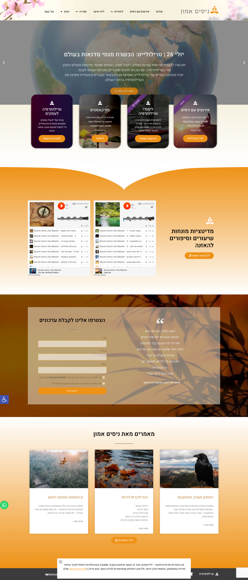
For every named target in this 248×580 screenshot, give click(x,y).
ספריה (83, 12)
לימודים (118, 12)
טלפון (104, 364)
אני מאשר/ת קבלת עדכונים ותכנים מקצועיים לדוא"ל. (76, 383)
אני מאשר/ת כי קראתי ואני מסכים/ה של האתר (70, 377)
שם (105, 338)
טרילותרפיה (206, 574)
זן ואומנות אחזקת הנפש (65, 497)
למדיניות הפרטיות (57, 377)
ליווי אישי (98, 12)
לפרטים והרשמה (52, 138)
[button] (4, 399)
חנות (66, 12)
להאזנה (100, 138)
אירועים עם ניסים (139, 12)
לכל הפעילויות (195, 138)
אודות (159, 12)
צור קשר (49, 12)
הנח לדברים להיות (135, 497)
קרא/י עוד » (208, 524)
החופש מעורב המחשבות (195, 497)
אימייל (103, 351)
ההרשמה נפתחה (148, 138)
